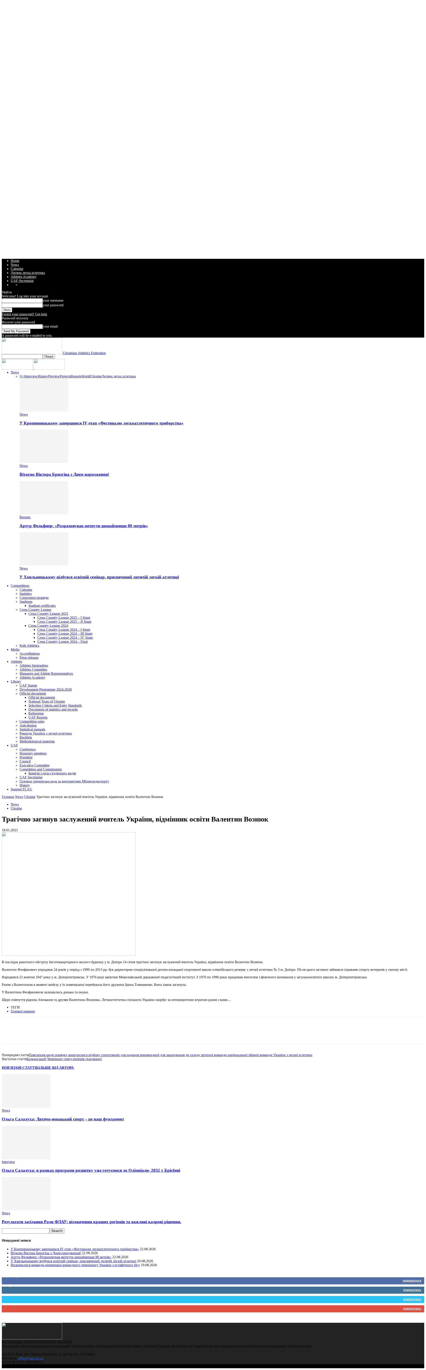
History (43, 376)
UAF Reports (37, 717)
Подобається (412, 1280)
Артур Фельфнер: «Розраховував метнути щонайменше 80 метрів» (84, 525)
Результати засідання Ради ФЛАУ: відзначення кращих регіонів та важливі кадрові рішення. (91, 1221)
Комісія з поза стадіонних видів (52, 773)
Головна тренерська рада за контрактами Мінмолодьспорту (64, 781)
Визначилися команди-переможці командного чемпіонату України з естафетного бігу (75, 1265)
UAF (14, 745)
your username (53, 300)
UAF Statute (28, 685)
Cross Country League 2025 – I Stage (63, 617)
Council (25, 761)
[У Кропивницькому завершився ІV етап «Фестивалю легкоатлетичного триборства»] (44, 410)
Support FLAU (21, 789)
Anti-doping (28, 725)
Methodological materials (37, 741)
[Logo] (18, 368)
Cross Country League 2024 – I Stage (63, 629)
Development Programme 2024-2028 (46, 689)
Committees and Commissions (41, 769)
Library (16, 681)
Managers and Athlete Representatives (46, 673)
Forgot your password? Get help (24, 314)
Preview (54, 376)
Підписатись (412, 1290)
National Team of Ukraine (46, 701)
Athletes (16, 661)
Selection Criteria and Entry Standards (55, 705)
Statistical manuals (32, 729)
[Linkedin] (57, 1034)
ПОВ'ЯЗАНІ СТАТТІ (19, 1067)
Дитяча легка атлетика (28, 273)
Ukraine (96, 376)
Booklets (26, 737)
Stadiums (26, 601)
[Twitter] (25, 1034)
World (86, 376)
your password (53, 305)
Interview (31, 376)
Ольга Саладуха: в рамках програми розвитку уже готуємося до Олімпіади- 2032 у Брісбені (91, 1170)
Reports (76, 376)
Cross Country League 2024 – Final (62, 641)
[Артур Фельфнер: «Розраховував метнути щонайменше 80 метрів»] (44, 513)
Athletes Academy (23, 277)
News (15, 265)
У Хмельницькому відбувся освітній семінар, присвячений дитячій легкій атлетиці (99, 577)
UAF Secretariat (22, 281)
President (26, 757)
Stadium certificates (42, 605)
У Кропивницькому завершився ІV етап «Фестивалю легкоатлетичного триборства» (101, 423)
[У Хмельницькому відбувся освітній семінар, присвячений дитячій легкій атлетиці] (44, 564)
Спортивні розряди (34, 597)
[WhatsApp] (41, 1034)
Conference (28, 749)
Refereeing (36, 713)
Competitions (20, 586)
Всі (22, 376)
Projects (65, 376)
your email (50, 326)
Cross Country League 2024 (48, 625)
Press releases (29, 657)
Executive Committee (35, 765)
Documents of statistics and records (53, 709)
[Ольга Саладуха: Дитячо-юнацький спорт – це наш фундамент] (26, 1106)
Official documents (33, 693)
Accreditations (30, 653)
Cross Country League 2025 (48, 613)
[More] (89, 1034)
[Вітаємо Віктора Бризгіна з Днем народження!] (44, 462)
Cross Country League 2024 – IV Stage (65, 637)
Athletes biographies (34, 665)
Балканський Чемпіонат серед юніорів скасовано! (64, 1059)
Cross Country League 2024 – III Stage (65, 633)
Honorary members (33, 753)
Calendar (17, 269)
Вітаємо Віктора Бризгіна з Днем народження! (64, 474)
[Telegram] (73, 1034)
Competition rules (32, 721)
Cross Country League (35, 609)
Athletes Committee (33, 669)
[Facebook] (9, 1034)
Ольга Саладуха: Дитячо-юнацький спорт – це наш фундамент (63, 1119)
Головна (8, 797)
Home (15, 261)
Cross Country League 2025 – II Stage (64, 621)
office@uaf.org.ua (30, 1358)
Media (15, 649)
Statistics (26, 594)
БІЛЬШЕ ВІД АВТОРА (55, 1067)
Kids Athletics (29, 645)
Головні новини (23, 1011)
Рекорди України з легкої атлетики (46, 733)
